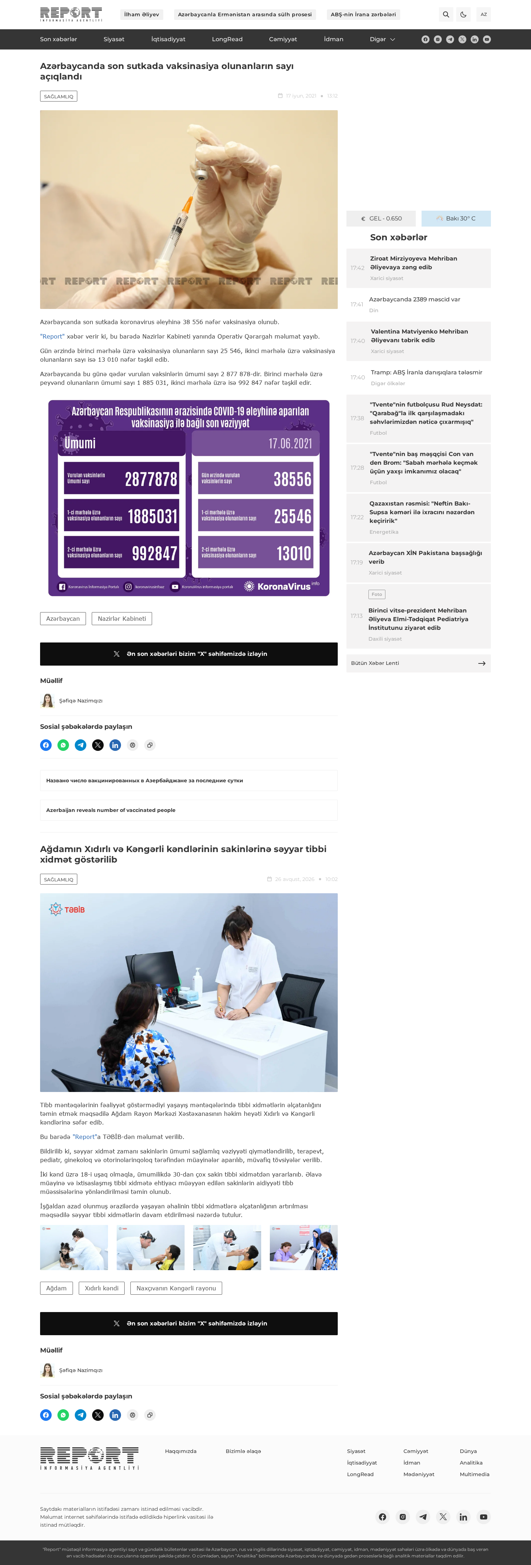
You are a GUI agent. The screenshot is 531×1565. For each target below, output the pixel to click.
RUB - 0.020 (385, 218)
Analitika (471, 1462)
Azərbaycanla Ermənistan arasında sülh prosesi (245, 14)
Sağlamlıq (58, 96)
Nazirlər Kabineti (122, 618)
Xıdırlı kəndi (101, 1288)
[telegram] (450, 39)
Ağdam (56, 1288)
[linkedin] (475, 39)
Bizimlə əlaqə (243, 1451)
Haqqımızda (181, 1451)
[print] (132, 745)
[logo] (71, 14)
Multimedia (474, 1474)
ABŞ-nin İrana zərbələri (363, 14)
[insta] (438, 39)
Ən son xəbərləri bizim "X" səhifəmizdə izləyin (197, 653)
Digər (378, 39)
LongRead (360, 1474)
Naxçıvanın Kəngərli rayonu (176, 1288)
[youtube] (487, 39)
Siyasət (356, 1451)
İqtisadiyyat (362, 1462)
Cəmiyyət (415, 1451)
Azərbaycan (63, 618)
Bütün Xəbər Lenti (375, 663)
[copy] (150, 745)
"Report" (52, 336)
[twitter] (462, 39)
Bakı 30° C (461, 218)
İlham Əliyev (141, 14)
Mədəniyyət (419, 1474)
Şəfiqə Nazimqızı (81, 700)
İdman (411, 1462)
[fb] (425, 39)
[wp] (63, 745)
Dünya (468, 1451)
